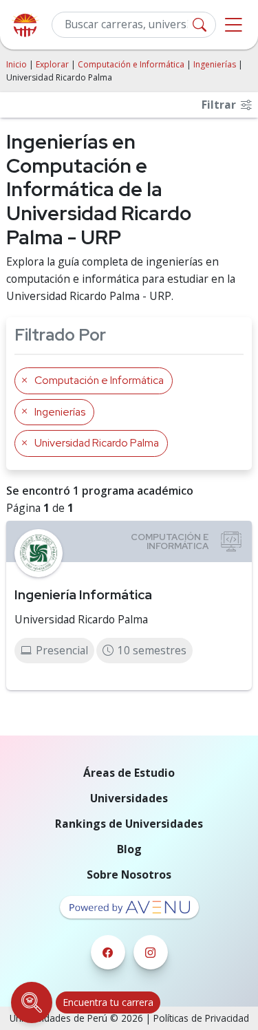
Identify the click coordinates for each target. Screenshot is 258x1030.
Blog (129, 849)
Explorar (52, 64)
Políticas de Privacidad (201, 1017)
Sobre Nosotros (129, 874)
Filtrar (220, 104)
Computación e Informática (131, 64)
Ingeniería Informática (83, 594)
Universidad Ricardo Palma (81, 619)
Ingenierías (214, 64)
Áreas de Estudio (129, 772)
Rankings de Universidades (129, 823)
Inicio (16, 64)
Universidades (129, 798)
